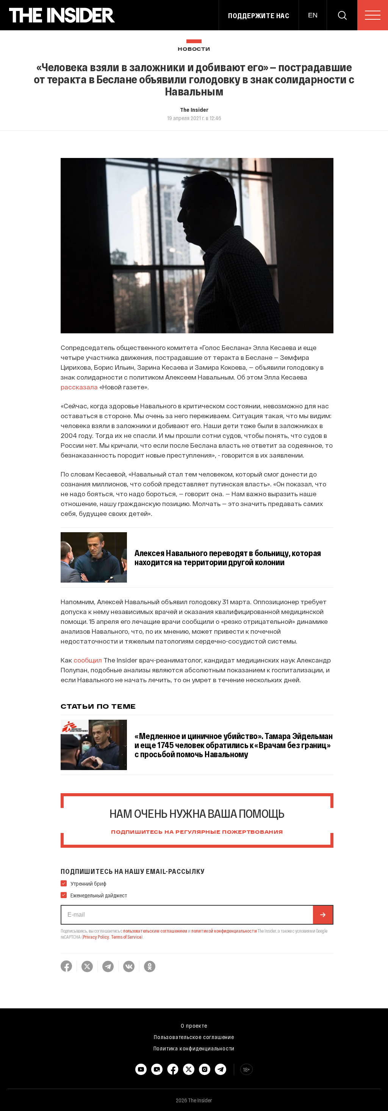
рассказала (79, 387)
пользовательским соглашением (155, 930)
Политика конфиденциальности (194, 1048)
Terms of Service (126, 936)
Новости (194, 49)
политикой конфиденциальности (224, 930)
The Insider (194, 109)
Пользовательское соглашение (194, 1036)
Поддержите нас (258, 15)
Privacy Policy (96, 936)
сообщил (88, 660)
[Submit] (323, 915)
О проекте (194, 1025)
